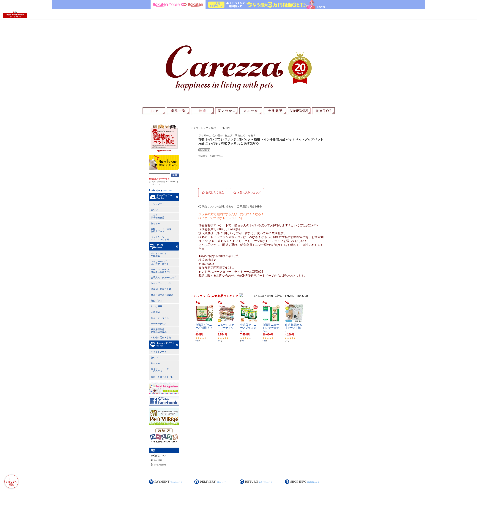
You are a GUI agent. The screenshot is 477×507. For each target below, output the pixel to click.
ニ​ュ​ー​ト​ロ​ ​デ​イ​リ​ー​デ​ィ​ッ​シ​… (226, 327)
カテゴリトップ (199, 128)
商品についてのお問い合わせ (217, 206)
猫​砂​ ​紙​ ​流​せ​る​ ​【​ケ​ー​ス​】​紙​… (293, 327)
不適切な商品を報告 (251, 206)
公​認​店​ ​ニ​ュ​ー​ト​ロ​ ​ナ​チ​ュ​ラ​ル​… (271, 327)
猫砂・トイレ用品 (220, 128)
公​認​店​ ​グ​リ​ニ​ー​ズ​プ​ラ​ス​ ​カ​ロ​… (248, 327)
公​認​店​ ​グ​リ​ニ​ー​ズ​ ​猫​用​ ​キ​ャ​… (204, 327)
